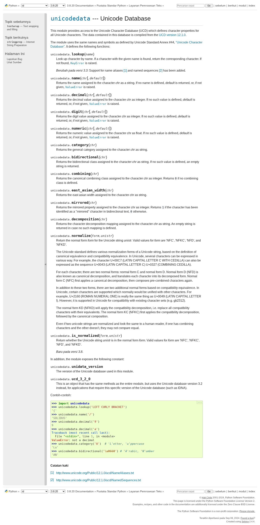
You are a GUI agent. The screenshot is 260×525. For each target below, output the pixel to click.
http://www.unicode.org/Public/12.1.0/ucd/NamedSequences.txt (98, 480)
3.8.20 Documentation (80, 5)
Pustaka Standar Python (111, 5)
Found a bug (247, 518)
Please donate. (247, 511)
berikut (232, 5)
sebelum (220, 5)
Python (13, 5)
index (252, 5)
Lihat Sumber (14, 62)
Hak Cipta (207, 497)
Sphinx (245, 521)
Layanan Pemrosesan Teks (145, 5)
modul (242, 5)
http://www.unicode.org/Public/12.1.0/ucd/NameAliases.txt (95, 473)
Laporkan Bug (14, 58)
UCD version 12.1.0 (172, 35)
